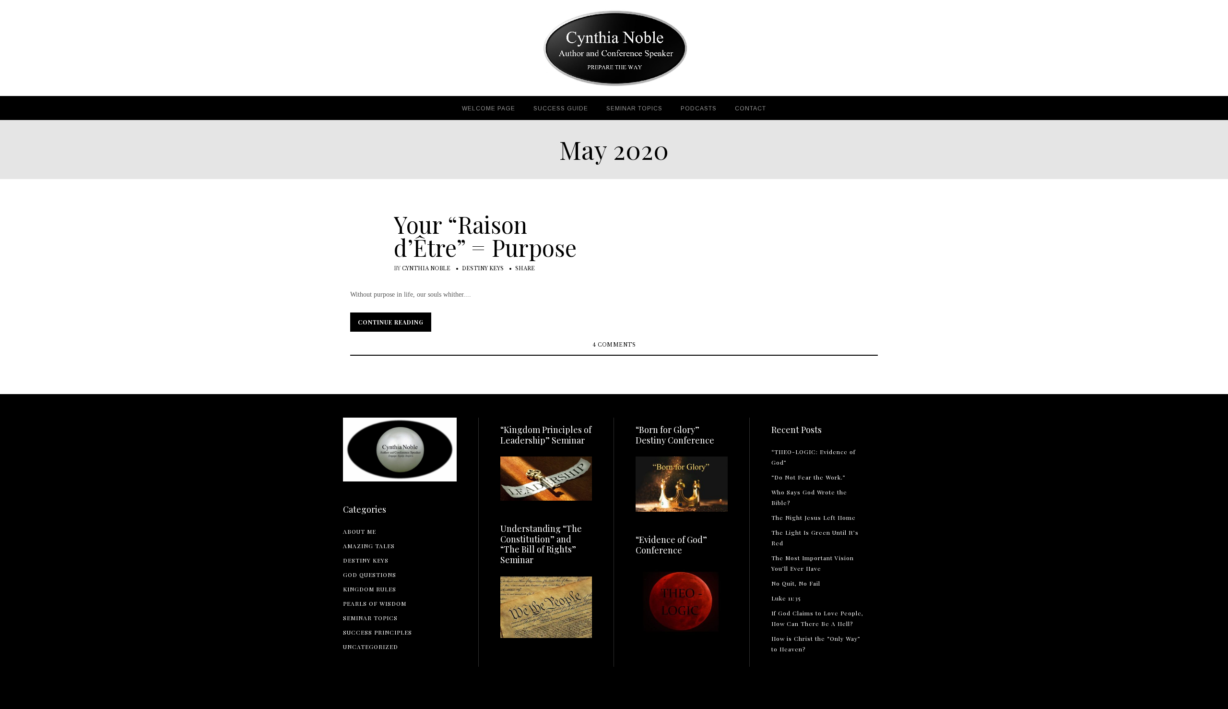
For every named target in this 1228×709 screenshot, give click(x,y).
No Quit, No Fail (795, 583)
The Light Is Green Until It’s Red (815, 538)
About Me (359, 531)
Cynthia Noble (426, 268)
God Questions (369, 574)
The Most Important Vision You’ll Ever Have (812, 563)
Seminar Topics (370, 618)
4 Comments (614, 345)
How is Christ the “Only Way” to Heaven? (816, 644)
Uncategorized (370, 646)
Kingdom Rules (369, 589)
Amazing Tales (369, 546)
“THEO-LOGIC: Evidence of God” (813, 457)
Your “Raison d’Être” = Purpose (485, 236)
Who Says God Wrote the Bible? (809, 497)
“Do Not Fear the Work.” (808, 477)
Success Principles (377, 632)
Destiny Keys (483, 268)
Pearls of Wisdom (374, 603)
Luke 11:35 (786, 598)
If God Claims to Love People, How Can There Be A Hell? (817, 618)
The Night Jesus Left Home (813, 517)
